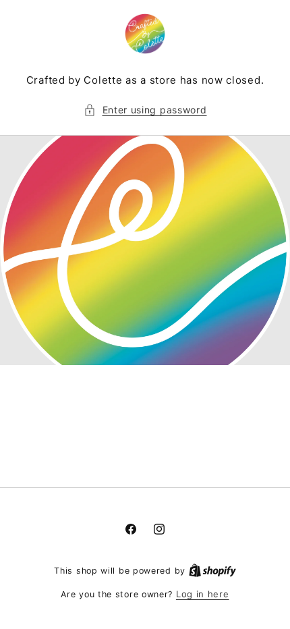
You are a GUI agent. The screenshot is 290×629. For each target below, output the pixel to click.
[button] (145, 109)
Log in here (202, 594)
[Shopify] (212, 570)
